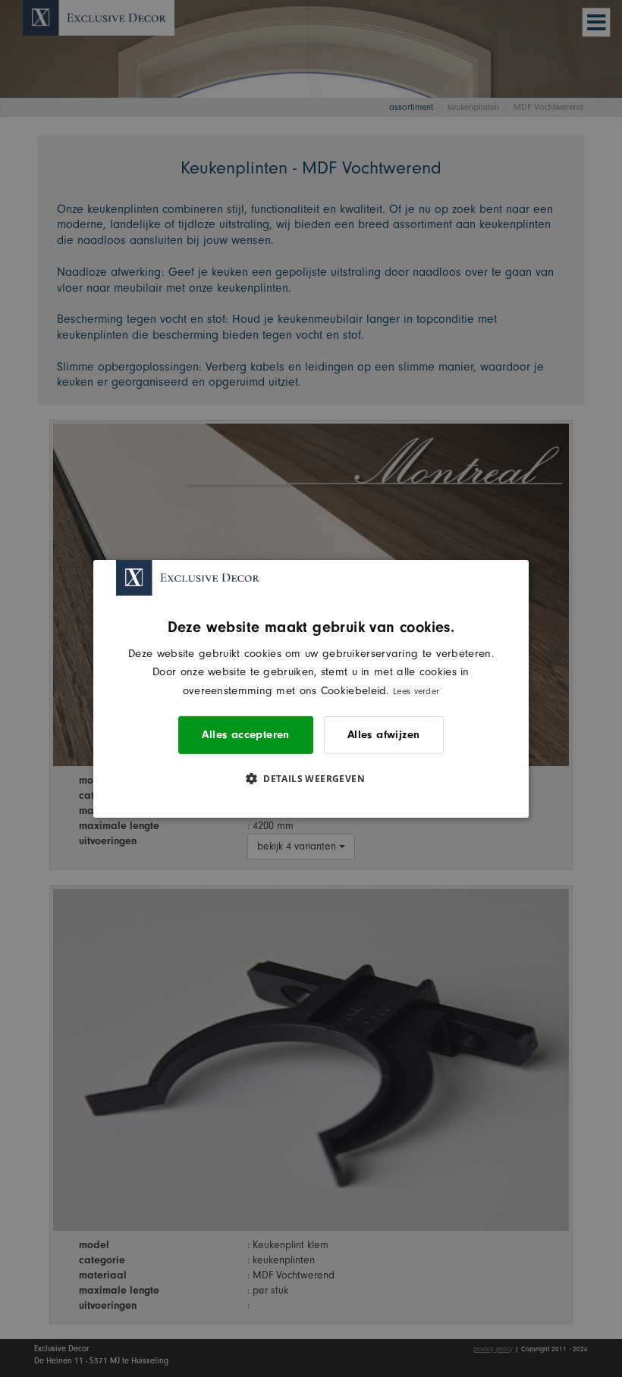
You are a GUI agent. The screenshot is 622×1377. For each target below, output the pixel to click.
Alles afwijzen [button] (383, 734)
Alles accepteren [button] (245, 734)
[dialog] (311, 688)
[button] (311, 778)
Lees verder (416, 691)
